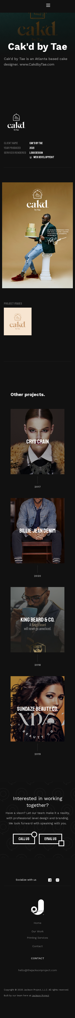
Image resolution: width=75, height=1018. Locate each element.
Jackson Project (40, 995)
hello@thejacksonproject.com (37, 970)
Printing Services (37, 937)
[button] (48, 5)
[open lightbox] (18, 321)
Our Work (37, 931)
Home (37, 922)
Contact (37, 946)
